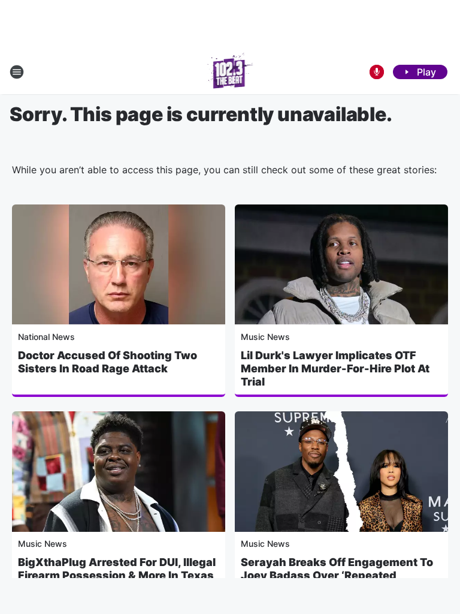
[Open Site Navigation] (17, 72)
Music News (265, 337)
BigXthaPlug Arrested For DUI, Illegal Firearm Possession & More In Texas (117, 569)
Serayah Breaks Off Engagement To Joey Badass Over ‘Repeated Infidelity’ (337, 575)
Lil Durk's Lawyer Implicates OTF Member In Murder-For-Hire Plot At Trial (335, 368)
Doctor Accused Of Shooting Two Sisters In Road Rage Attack (107, 362)
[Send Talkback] (377, 72)
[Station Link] (230, 72)
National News (46, 337)
